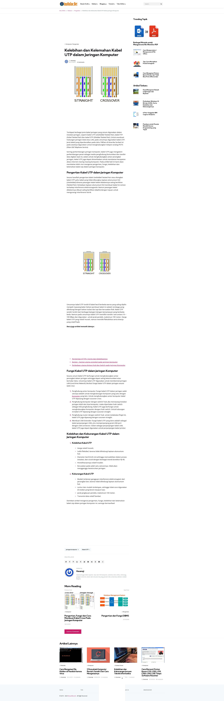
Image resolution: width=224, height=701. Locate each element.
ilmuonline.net (72, 696)
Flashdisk (63, 665)
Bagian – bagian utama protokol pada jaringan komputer (95, 362)
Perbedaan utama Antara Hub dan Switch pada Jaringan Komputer (98, 365)
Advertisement (148, 690)
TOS (81, 690)
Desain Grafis (84, 4)
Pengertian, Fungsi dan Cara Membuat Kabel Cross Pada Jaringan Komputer (77, 618)
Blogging (103, 4)
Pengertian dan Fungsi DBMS (115, 615)
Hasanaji (73, 60)
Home (61, 690)
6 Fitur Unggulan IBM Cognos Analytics (150, 113)
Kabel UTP (86, 549)
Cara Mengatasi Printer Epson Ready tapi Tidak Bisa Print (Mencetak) (151, 75)
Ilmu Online (62, 10)
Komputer (69, 44)
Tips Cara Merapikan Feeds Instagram (150, 62)
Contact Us (125, 690)
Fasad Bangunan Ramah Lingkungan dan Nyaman (151, 91)
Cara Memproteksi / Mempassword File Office (150, 52)
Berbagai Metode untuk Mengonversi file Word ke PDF (145, 43)
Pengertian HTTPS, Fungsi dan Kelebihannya (89, 359)
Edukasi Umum (119, 665)
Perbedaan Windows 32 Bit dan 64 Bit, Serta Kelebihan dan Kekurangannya (151, 103)
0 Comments (80, 62)
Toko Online (121, 4)
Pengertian (77, 10)
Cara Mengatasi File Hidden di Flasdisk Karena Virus (70, 671)
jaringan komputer (72, 549)
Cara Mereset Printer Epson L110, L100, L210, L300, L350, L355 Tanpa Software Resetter (151, 672)
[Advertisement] (96, 29)
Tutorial (111, 4)
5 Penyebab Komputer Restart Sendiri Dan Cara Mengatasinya (98, 671)
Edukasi (94, 4)
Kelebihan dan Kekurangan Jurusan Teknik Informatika (123, 671)
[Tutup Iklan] (123, 678)
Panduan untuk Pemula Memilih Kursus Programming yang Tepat (151, 126)
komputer (76, 396)
